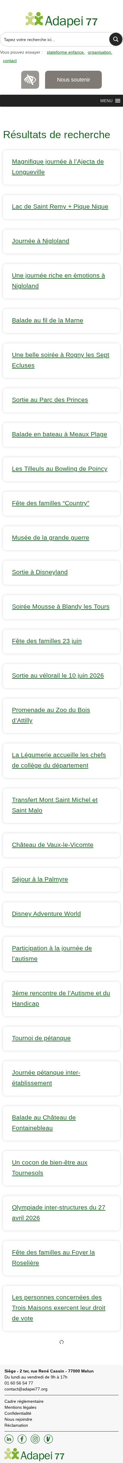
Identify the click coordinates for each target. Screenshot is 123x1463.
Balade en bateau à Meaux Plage (59, 434)
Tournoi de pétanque (41, 1037)
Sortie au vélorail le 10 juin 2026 (58, 675)
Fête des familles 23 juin (47, 640)
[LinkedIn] (9, 1442)
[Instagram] (36, 1442)
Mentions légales (20, 1407)
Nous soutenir (73, 80)
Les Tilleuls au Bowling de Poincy (59, 468)
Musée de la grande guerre (50, 537)
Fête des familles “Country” (50, 503)
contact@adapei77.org (25, 1389)
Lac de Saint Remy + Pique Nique (60, 206)
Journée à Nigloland (40, 240)
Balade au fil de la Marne (47, 320)
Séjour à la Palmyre (40, 879)
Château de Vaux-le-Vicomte (52, 844)
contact (10, 60)
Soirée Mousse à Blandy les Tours (61, 606)
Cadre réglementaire (24, 1401)
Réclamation (16, 1425)
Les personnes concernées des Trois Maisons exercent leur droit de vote (58, 1308)
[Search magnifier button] (115, 39)
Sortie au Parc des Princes (50, 399)
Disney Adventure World (46, 913)
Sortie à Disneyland (40, 571)
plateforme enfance (65, 52)
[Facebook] (23, 1442)
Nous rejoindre (18, 1419)
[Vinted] (48, 1442)
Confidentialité (17, 1413)
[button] (106, 101)
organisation (99, 52)
